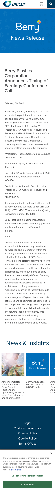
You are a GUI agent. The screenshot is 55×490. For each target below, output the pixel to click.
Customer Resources (27, 428)
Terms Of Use (28, 443)
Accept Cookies (27, 484)
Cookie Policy (27, 438)
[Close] (51, 453)
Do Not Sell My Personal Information (27, 475)
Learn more (16, 469)
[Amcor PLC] (14, 4)
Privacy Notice (27, 433)
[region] (27, 469)
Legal (27, 423)
